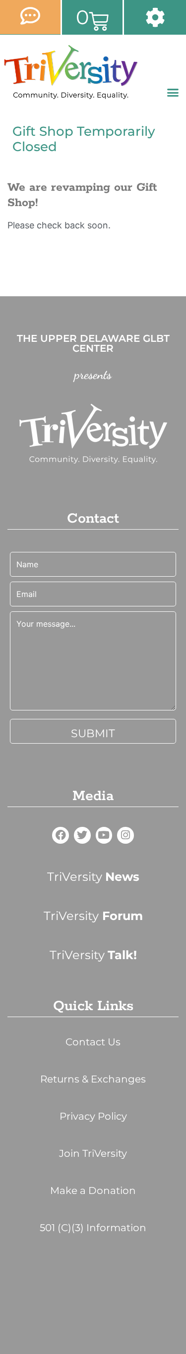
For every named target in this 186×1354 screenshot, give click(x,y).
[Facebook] (60, 835)
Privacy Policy (93, 1116)
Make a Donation (93, 1190)
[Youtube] (104, 835)
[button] (173, 92)
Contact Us (93, 1042)
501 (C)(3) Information (93, 1228)
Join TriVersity (93, 1153)
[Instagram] (125, 835)
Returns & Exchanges (93, 1079)
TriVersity (93, 876)
